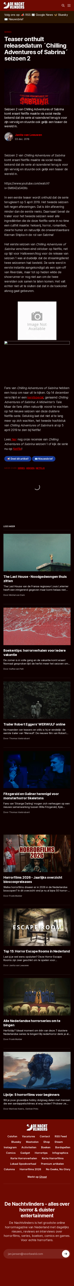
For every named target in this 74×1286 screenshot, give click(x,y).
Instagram (10, 1147)
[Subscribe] (66, 1254)
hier (14, 439)
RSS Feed (61, 1136)
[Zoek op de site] (63, 5)
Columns (9, 1169)
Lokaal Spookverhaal (23, 1163)
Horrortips (41, 1152)
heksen (30, 468)
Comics (10, 1152)
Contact (45, 1136)
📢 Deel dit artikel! (18, 458)
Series (8, 31)
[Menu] (69, 5)
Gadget (25, 1152)
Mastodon (32, 1141)
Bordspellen (62, 1147)
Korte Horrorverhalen (23, 1158)
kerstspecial (35, 397)
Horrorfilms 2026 (30, 1169)
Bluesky (16, 1141)
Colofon (12, 1136)
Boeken (45, 1147)
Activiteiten (29, 1147)
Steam (59, 1141)
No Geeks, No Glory (58, 1169)
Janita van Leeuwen (28, 135)
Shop (46, 1141)
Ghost (43, 1176)
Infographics (60, 1152)
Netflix (17, 449)
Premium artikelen (52, 1163)
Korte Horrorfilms (53, 1158)
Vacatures (28, 1136)
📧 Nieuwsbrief (44, 458)
